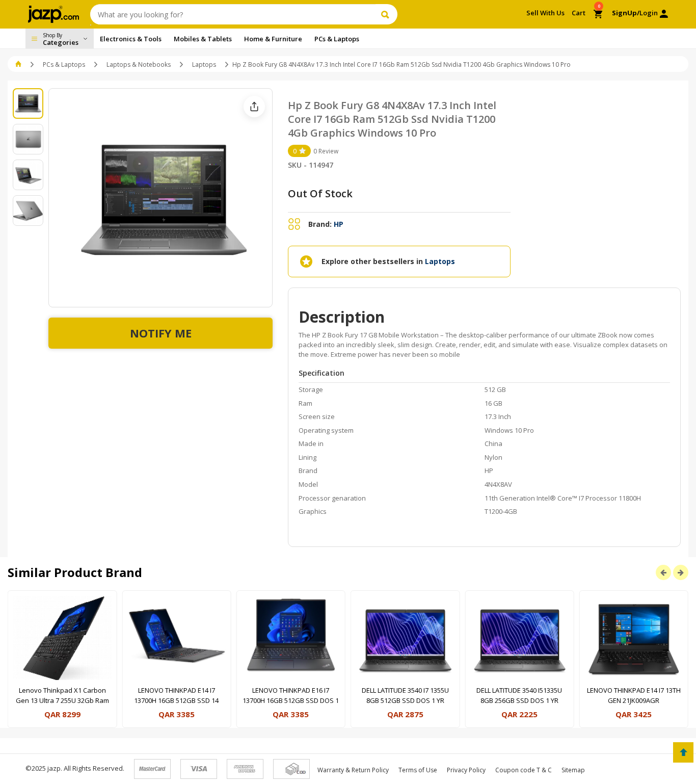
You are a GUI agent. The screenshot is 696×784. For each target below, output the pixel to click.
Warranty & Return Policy (353, 770)
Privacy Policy (466, 770)
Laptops (204, 64)
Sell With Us (545, 12)
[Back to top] (683, 752)
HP (338, 224)
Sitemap (573, 770)
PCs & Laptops (64, 64)
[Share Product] (254, 106)
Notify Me (161, 333)
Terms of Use (417, 770)
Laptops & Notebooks (138, 64)
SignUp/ (625, 12)
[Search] (386, 14)
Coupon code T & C (523, 770)
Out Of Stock (320, 193)
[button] (19, 64)
